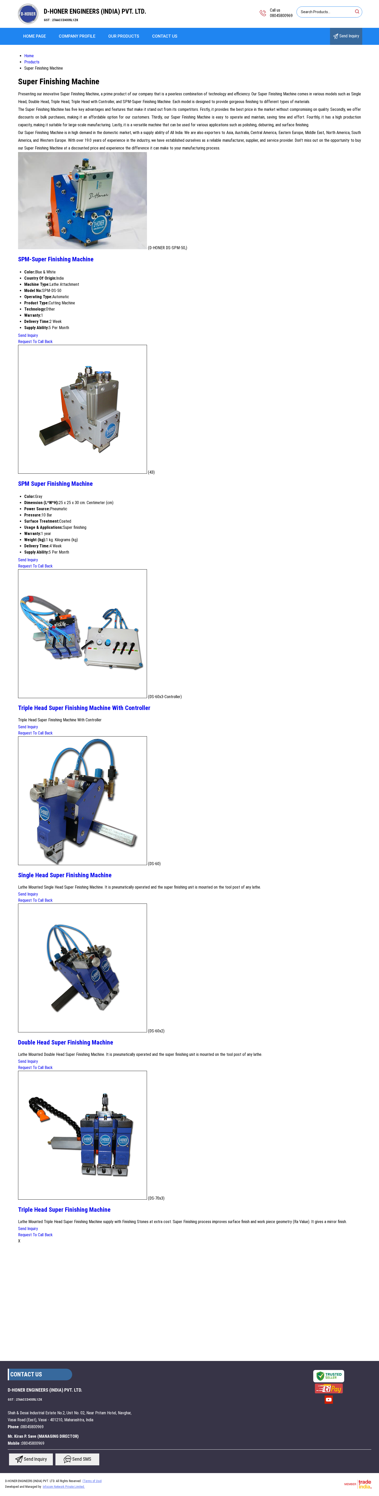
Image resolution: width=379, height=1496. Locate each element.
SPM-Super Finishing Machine (56, 259)
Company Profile (77, 36)
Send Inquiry (348, 36)
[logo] (28, 24)
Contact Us (164, 36)
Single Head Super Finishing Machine (65, 875)
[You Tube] (329, 1403)
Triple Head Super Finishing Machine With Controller (84, 708)
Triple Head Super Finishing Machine (64, 1209)
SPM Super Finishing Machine (55, 483)
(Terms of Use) (92, 1481)
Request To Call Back (35, 341)
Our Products (123, 36)
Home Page (34, 36)
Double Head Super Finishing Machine (65, 1042)
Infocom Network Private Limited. (64, 1487)
